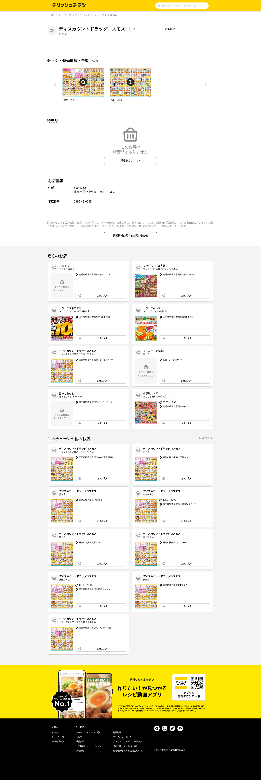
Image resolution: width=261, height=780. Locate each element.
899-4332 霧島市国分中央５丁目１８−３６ (94, 189)
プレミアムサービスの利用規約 (128, 741)
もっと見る (204, 438)
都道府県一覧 (58, 741)
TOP (53, 15)
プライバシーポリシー (123, 737)
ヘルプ (79, 737)
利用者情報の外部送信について (128, 750)
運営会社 (80, 741)
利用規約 (117, 732)
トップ (55, 732)
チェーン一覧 (65, 15)
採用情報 (80, 750)
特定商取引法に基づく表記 (125, 746)
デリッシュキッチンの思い (88, 732)
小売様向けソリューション (88, 746)
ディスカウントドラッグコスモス (91, 15)
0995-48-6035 (83, 201)
